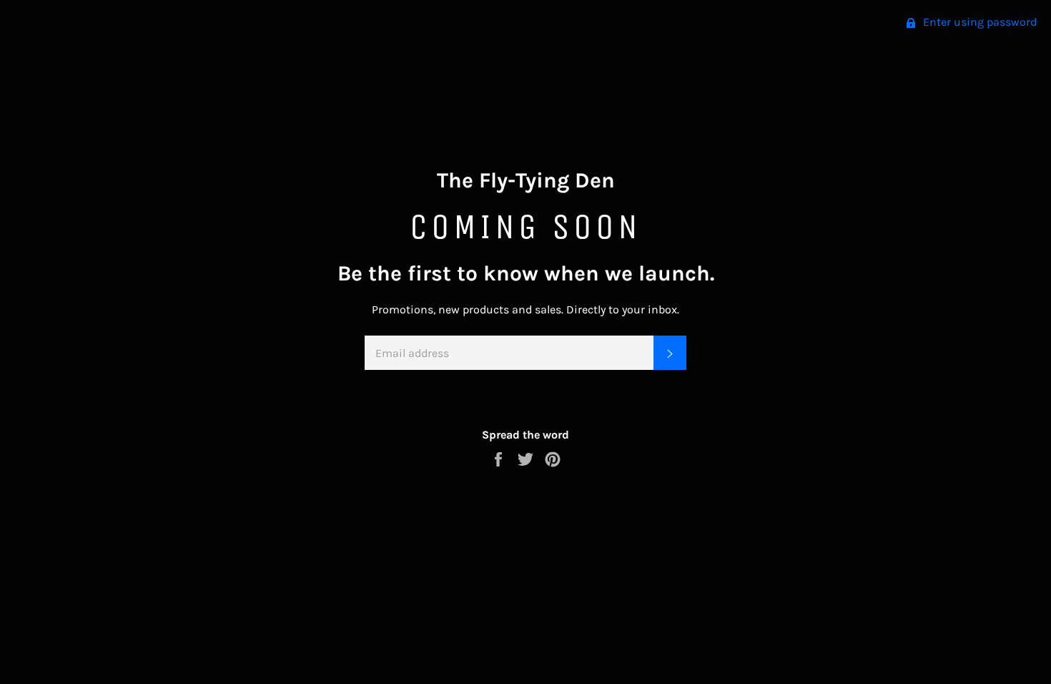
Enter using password (978, 22)
